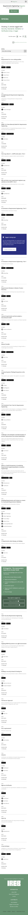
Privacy (13, 911)
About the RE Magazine (14, 894)
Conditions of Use (20, 911)
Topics (15, 11)
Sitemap (4, 911)
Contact (14, 896)
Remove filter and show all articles (20, 42)
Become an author (14, 906)
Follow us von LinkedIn (13, 601)
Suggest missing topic (9, 249)
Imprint (9, 911)
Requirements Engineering (14, 6)
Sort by (2, 49)
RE (14, 1)
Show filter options (12, 36)
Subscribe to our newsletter (13, 604)
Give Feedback (14, 902)
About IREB (14, 892)
